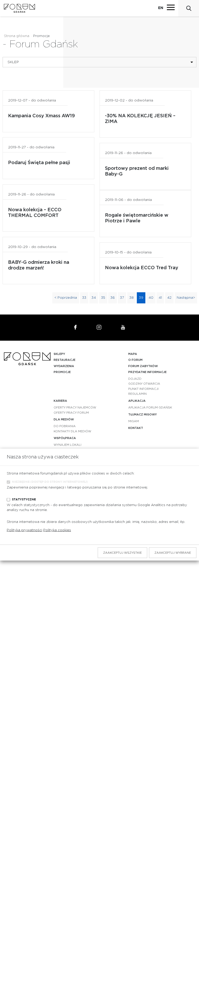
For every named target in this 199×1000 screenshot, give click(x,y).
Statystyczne (24, 499)
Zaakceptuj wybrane (172, 552)
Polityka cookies (57, 530)
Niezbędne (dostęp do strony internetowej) (50, 481)
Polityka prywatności (24, 530)
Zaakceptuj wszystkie (122, 552)
